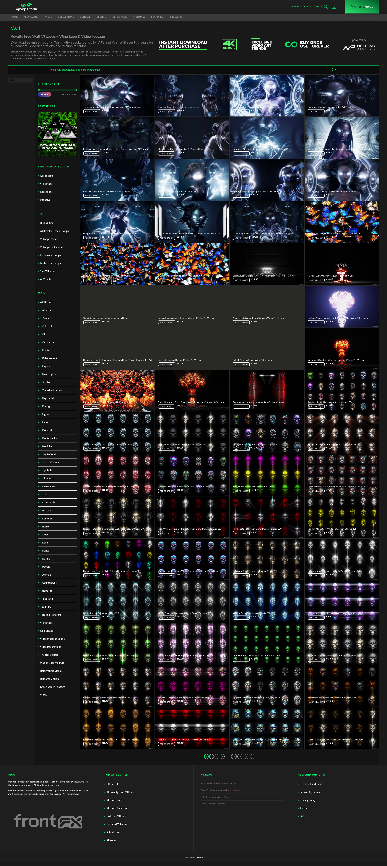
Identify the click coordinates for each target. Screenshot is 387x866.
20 (240, 756)
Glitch (45, 334)
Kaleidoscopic (50, 358)
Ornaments (48, 486)
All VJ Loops (46, 302)
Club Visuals (47, 630)
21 (246, 756)
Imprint (304, 808)
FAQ (317, 7)
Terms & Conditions (311, 784)
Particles (47, 446)
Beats (45, 318)
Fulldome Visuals (49, 678)
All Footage (46, 175)
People (46, 566)
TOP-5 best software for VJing (214, 797)
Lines (45, 422)
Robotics (47, 590)
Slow (45, 534)
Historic (46, 510)
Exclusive (45, 199)
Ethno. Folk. (49, 502)
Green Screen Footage (52, 686)
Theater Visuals (49, 654)
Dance (45, 550)
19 (234, 756)
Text (45, 494)
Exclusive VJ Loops (50, 255)
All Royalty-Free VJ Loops (54, 230)
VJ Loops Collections (51, 247)
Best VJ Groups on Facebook (213, 804)
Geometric (48, 342)
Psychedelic (49, 398)
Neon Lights (49, 374)
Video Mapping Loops (52, 638)
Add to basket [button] (91, 111)
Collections (46, 191)
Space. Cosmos (50, 462)
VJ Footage (46, 183)
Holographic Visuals (51, 670)
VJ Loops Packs (48, 239)
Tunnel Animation (52, 390)
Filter (44, 94)
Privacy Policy (308, 800)
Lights (45, 414)
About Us (295, 7)
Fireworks (48, 430)
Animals (46, 574)
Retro (45, 526)
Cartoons (47, 518)
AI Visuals (45, 279)
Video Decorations (50, 646)
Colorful (47, 326)
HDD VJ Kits (46, 222)
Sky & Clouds (49, 454)
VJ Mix (43, 694)
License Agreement (311, 792)
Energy (46, 406)
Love (45, 542)
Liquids (46, 366)
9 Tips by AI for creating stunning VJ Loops (219, 783)
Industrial (47, 598)
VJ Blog (307, 7)
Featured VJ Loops (50, 263)
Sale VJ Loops (47, 271)
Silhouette (48, 478)
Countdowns (49, 582)
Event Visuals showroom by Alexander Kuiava (220, 790)
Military (46, 606)
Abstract (47, 310)
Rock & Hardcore (51, 614)
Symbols (47, 470)
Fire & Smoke (49, 438)
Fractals (46, 350)
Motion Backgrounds (52, 662)
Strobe (46, 382)
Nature (46, 558)
